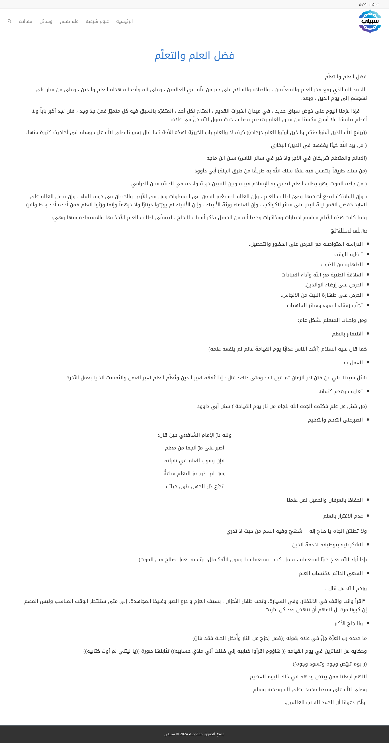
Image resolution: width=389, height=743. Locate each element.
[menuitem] (370, 4)
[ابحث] (9, 21)
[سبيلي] (370, 21)
